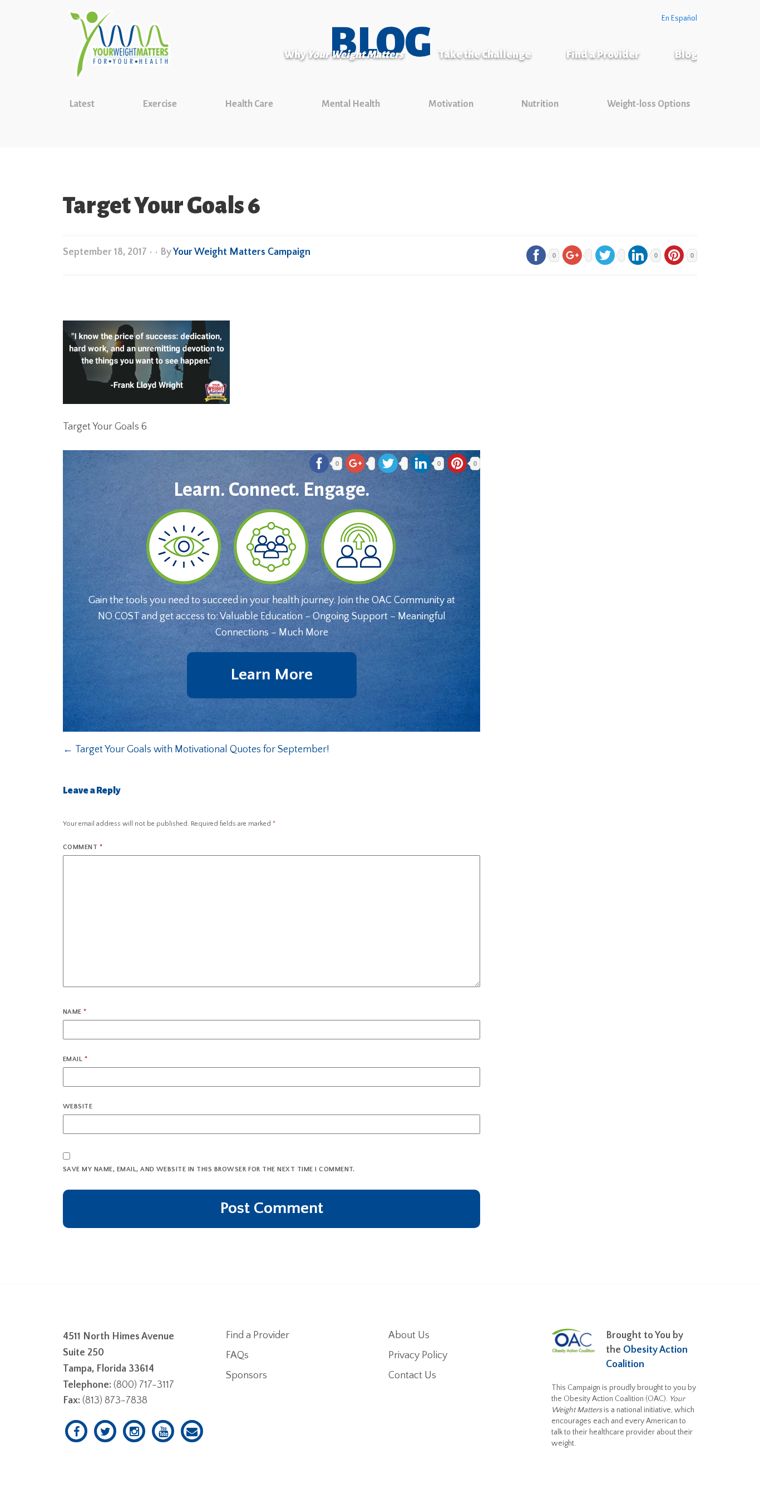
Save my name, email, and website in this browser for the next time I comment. (209, 1169)
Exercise (160, 104)
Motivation (450, 104)
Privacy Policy (417, 1355)
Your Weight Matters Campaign (241, 252)
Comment (82, 847)
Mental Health (351, 104)
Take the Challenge (485, 54)
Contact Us (412, 1375)
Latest (82, 104)
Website (77, 1106)
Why (343, 54)
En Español (679, 18)
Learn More (271, 674)
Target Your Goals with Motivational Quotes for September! (196, 749)
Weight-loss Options (648, 104)
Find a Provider (602, 54)
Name (75, 1011)
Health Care (249, 104)
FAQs (237, 1355)
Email (75, 1059)
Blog (686, 54)
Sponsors (246, 1375)
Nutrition (540, 104)
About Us (409, 1335)
